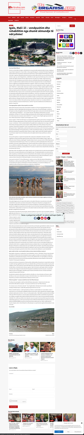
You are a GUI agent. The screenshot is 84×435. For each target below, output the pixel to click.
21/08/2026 (12, 429)
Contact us (17, 20)
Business (58, 84)
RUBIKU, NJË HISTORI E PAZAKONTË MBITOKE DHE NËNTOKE (14, 355)
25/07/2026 (28, 357)
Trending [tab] (69, 157)
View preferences (78, 431)
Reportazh (38, 17)
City (57, 134)
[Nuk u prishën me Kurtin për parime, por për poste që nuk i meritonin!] (59, 178)
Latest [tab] (58, 157)
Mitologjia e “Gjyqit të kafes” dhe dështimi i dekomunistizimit (65, 70)
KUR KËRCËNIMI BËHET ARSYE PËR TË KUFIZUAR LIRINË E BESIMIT (64, 74)
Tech (58, 116)
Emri (57, 148)
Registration (10, 20)
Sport (58, 111)
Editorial (13, 17)
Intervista (47, 17)
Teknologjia (57, 17)
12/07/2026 (44, 360)
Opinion (27, 17)
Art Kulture (32, 17)
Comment (11, 373)
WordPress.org (60, 236)
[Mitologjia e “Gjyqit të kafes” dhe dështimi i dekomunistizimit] (59, 186)
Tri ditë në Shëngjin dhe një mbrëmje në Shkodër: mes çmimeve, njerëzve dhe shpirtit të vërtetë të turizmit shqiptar (47, 356)
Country (57, 138)
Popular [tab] (63, 157)
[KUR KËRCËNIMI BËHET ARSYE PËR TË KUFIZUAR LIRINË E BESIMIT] (59, 194)
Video (58, 120)
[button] (81, 423)
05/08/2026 (12, 357)
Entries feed (59, 231)
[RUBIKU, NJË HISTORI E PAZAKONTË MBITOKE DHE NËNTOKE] (15, 347)
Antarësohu (66, 153)
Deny (68, 431)
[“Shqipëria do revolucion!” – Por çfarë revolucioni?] (59, 170)
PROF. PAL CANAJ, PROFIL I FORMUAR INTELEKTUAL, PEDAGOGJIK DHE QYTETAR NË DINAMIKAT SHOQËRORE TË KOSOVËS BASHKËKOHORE (65, 58)
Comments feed (60, 234)
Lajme (18, 17)
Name (10, 389)
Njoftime (58, 100)
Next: (49, 334)
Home (9, 17)
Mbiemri (57, 143)
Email (33, 389)
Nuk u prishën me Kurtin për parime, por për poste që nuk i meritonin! (65, 67)
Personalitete (59, 104)
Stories (58, 113)
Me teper (64, 17)
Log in (58, 229)
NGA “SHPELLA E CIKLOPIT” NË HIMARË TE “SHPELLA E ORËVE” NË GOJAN (31, 355)
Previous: (17, 334)
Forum (52, 17)
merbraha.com (9, 434)
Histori (42, 17)
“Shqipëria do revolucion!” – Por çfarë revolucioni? (64, 63)
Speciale (22, 17)
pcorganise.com (27, 434)
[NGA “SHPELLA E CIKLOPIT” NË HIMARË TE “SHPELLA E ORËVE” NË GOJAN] (31, 347)
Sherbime (70, 17)
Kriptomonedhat (60, 93)
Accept (59, 431)
